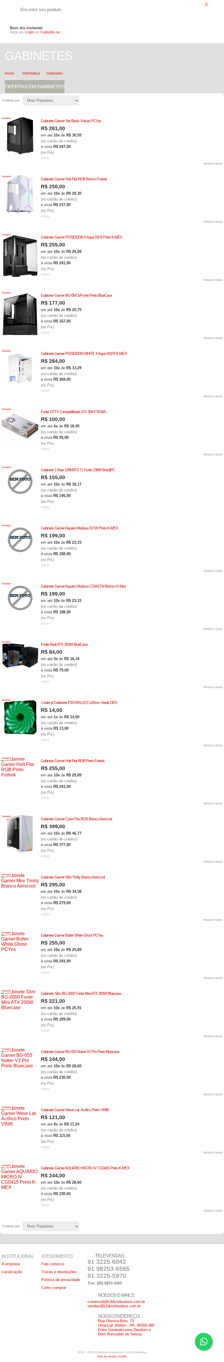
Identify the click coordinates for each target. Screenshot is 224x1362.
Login (29, 32)
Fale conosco (52, 1264)
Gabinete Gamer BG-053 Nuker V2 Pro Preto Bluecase (80, 1051)
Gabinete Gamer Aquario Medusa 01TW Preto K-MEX (79, 528)
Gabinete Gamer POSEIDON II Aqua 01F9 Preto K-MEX (81, 237)
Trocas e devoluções (59, 1272)
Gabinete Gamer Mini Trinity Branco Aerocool (73, 877)
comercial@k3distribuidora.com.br (116, 1301)
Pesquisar (194, 6)
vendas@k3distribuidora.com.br (114, 1306)
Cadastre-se (50, 32)
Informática (31, 73)
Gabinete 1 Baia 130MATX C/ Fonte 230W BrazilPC (78, 470)
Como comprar (53, 1287)
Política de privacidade (60, 1280)
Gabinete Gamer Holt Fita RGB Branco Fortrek (74, 179)
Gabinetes (54, 73)
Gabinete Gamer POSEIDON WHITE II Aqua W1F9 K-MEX (84, 353)
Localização (12, 1272)
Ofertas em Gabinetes (34, 86)
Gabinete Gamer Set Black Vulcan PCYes (71, 121)
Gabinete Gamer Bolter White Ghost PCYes (72, 935)
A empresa (11, 1264)
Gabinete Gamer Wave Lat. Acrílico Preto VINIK (75, 1110)
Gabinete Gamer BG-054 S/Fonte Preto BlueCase (76, 295)
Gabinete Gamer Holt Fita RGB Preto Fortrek (72, 761)
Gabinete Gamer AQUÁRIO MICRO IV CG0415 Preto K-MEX (85, 1168)
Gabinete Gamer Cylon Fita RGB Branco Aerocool (76, 819)
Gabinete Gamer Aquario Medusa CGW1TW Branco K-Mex (83, 586)
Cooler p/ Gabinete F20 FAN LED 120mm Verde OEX (79, 702)
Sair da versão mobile (112, 1356)
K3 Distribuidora (10, 9)
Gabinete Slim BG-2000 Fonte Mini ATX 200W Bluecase (81, 993)
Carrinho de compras (213, 9)
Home (9, 73)
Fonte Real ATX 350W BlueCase (64, 644)
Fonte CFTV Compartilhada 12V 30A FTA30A (73, 412)
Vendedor (6, 118)
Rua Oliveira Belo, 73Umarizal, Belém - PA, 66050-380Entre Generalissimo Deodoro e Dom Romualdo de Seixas (126, 1327)
